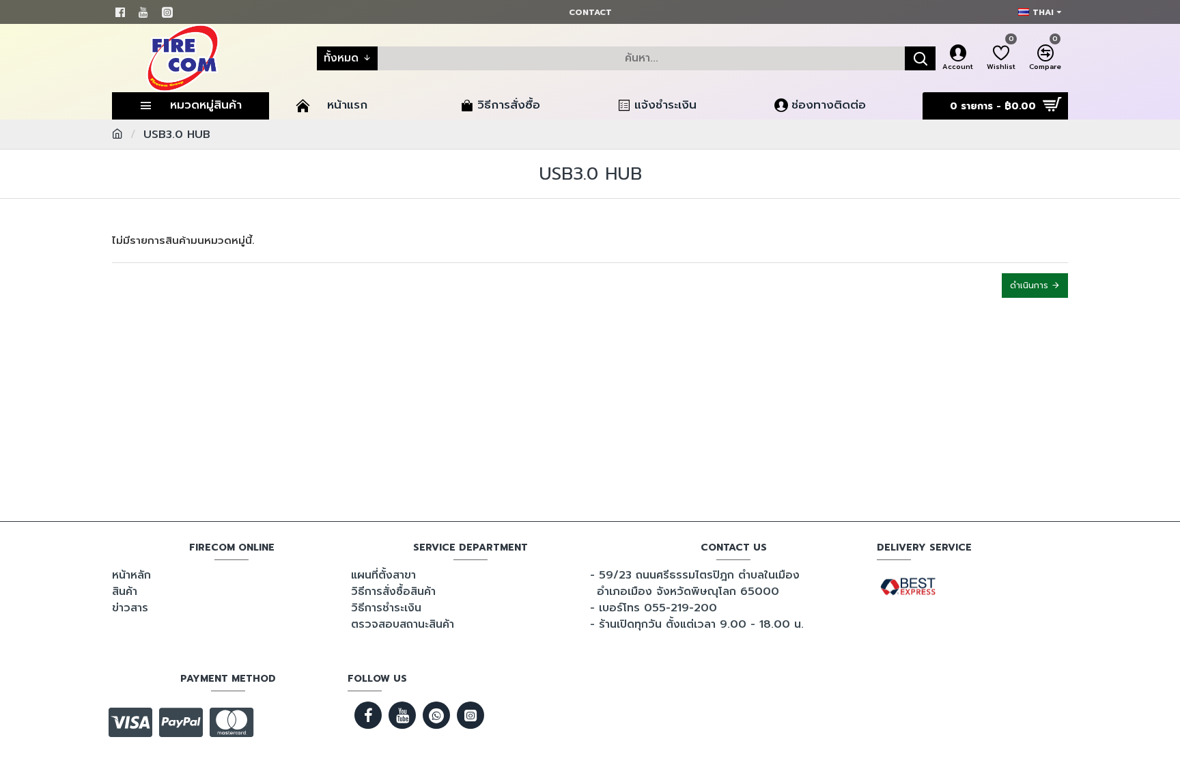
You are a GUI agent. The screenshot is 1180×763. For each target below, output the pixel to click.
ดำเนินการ (1029, 285)
